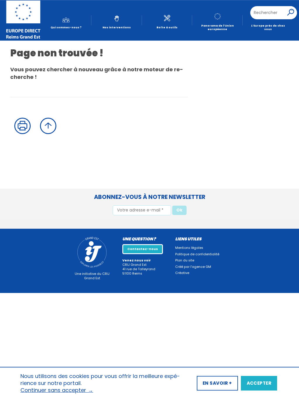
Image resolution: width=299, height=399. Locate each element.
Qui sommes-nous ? (66, 27)
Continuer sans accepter (56, 390)
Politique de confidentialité (197, 254)
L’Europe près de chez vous (268, 27)
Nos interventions (116, 27)
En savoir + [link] (217, 383)
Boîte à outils (167, 27)
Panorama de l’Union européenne (217, 27)
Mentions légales (189, 248)
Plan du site (184, 260)
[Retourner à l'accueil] (23, 20)
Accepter (259, 383)
